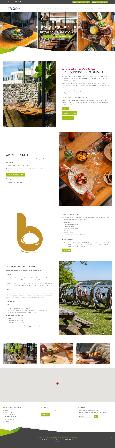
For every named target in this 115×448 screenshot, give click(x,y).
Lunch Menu (68, 118)
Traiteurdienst (74, 437)
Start (5, 59)
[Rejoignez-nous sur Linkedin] (9, 2)
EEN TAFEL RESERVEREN (100, 2)
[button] (57, 383)
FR (16, 2)
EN (20, 2)
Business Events (54, 437)
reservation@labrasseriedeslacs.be (36, 169)
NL (18, 2)
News (106, 8)
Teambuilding (68, 437)
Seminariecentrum (66, 8)
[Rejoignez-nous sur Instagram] (11, 2)
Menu (65, 108)
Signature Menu (69, 113)
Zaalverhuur (47, 437)
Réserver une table (63, 36)
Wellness (56, 8)
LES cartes (48, 36)
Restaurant (78, 8)
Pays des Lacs (98, 8)
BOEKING (7, 410)
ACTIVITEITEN (8, 413)
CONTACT (7, 421)
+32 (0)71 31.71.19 (50, 411)
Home (38, 8)
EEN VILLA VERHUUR (10, 415)
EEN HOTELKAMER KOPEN (12, 419)
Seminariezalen (61, 437)
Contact (45, 415)
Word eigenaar (41, 437)
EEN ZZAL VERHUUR (10, 417)
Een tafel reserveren (16, 175)
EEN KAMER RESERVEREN (81, 2)
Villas (49, 8)
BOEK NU (66, 250)
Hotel (43, 8)
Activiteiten (88, 8)
